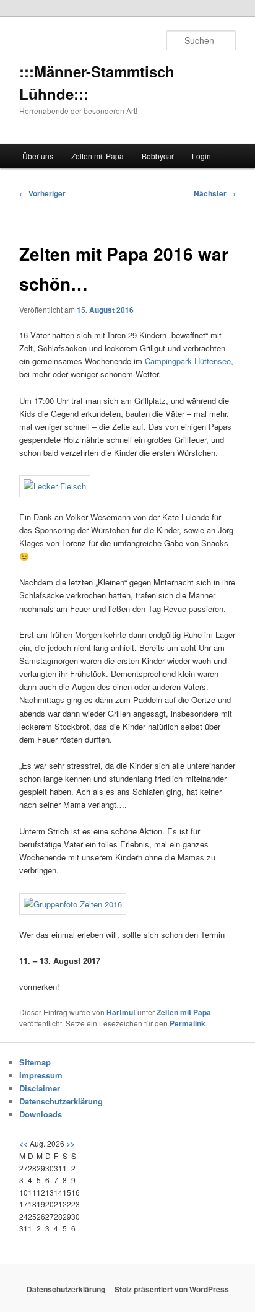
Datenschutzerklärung (61, 1101)
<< (23, 1143)
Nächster (215, 193)
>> (70, 1143)
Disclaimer (39, 1088)
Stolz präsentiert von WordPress (172, 1289)
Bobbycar (158, 156)
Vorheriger (42, 193)
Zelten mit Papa (97, 156)
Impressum (41, 1075)
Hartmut (121, 1012)
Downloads (40, 1114)
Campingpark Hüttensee (188, 361)
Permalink (187, 1023)
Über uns (37, 156)
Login (201, 156)
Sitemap (35, 1062)
